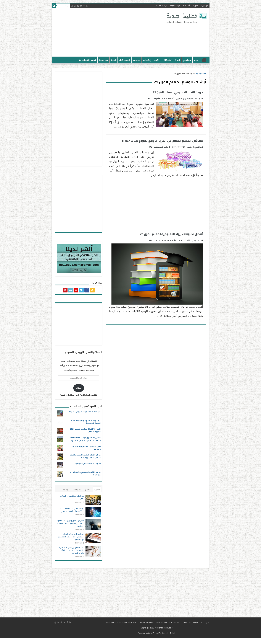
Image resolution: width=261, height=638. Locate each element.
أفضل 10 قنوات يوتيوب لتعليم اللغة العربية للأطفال (85, 430)
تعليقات (77, 489)
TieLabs (173, 633)
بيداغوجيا (103, 60)
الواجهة (165, 240)
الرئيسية (204, 60)
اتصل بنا (195, 5)
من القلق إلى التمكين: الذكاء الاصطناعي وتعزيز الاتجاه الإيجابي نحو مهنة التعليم (71, 536)
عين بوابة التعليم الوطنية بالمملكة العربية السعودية (86, 422)
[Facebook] (84, 6)
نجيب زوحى (196, 240)
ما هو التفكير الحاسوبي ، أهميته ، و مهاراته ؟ (85, 473)
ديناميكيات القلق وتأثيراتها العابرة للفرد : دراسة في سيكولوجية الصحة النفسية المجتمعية (70, 523)
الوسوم (66, 489)
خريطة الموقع (175, 5)
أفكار (156, 60)
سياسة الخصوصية (161, 5)
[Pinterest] (78, 6)
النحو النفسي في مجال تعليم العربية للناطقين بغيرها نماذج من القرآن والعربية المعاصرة (71, 550)
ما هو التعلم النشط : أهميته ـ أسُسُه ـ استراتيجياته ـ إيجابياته (85, 456)
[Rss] (86, 6)
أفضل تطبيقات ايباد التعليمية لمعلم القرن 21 (171, 234)
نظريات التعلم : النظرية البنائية (88, 463)
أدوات (177, 60)
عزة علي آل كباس (194, 147)
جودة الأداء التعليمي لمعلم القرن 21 (175, 92)
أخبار (196, 60)
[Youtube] (72, 6)
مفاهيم (187, 60)
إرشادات (147, 60)
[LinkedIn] (75, 6)
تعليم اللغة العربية (87, 60)
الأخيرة (97, 489)
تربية (113, 60)
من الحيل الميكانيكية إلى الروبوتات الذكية (72, 497)
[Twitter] (81, 6)
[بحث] (54, 5)
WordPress (153, 633)
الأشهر (87, 489)
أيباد (171, 240)
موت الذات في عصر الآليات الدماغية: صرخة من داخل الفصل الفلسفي (71, 510)
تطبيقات (167, 60)
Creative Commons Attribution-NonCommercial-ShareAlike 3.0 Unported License (163, 622)
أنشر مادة (186, 5)
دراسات (136, 60)
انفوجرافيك (124, 60)
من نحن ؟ (204, 5)
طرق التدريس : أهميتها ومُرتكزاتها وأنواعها (86, 447)
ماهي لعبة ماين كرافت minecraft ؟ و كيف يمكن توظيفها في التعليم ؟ (85, 439)
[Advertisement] (109, 32)
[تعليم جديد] (186, 18)
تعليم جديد (204, 622)
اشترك (78, 388)
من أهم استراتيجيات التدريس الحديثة (85, 411)
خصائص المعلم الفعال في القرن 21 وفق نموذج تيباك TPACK (162, 140)
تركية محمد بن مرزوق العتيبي (188, 98)
